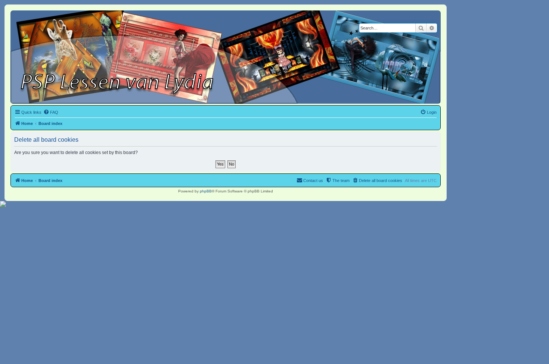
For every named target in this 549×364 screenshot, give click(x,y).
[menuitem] (50, 112)
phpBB (206, 191)
